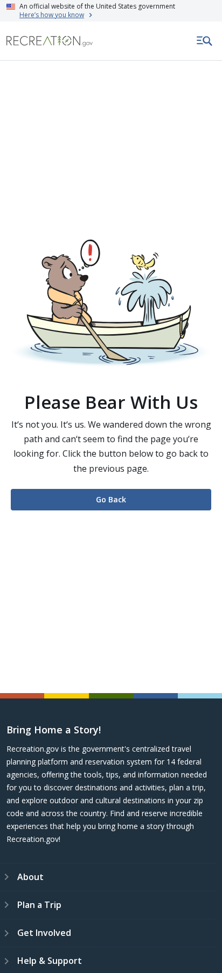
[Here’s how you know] (111, 10)
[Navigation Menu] (205, 41)
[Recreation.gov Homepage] (49, 41)
